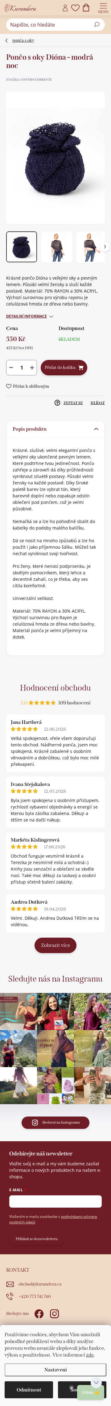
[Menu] (103, 7)
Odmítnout (29, 1390)
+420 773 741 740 (34, 1296)
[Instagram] (53, 1312)
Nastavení (55, 1370)
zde (90, 1355)
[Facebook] (38, 1312)
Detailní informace (26, 316)
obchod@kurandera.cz (40, 1284)
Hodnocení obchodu (55, 688)
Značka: (29, 80)
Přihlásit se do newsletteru (37, 1239)
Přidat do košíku (60, 367)
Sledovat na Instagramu (61, 1122)
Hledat (97, 25)
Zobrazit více (55, 945)
